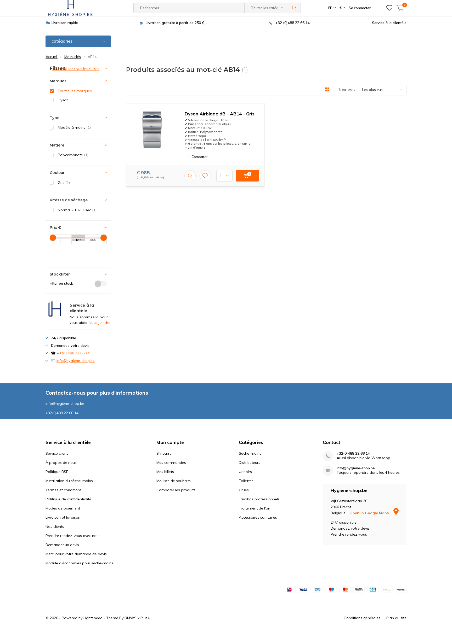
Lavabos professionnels (259, 499)
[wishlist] (389, 8)
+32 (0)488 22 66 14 (292, 22)
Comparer (199, 157)
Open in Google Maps (369, 513)
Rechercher (294, 8)
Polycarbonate (73, 155)
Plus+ (145, 618)
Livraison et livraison (63, 517)
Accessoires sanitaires (258, 517)
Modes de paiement (63, 508)
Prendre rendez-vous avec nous (73, 535)
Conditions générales (362, 618)
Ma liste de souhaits (173, 480)
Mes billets (165, 471)
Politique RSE (57, 471)
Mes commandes (171, 462)
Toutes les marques (75, 91)
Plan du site (396, 618)
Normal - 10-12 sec (77, 210)
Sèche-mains (250, 453)
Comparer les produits (175, 490)
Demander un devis (62, 544)
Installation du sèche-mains (69, 480)
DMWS (131, 618)
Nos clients (55, 526)
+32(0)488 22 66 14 (73, 353)
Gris (64, 182)
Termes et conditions (64, 490)
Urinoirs (245, 471)
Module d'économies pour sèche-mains (79, 563)
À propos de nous (61, 462)
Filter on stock (61, 283)
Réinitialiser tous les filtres (75, 69)
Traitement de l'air (254, 508)
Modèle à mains (74, 127)
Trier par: (346, 89)
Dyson (63, 100)
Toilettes (246, 480)
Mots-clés (72, 56)
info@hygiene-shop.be (75, 360)
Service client (57, 453)
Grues (244, 490)
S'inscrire (164, 453)
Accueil (52, 56)
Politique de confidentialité (68, 499)
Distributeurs (249, 462)
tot (76, 239)
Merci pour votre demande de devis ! (77, 554)
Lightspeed (93, 618)
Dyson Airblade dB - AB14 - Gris (220, 113)
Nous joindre (99, 322)
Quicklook (190, 175)
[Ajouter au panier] (247, 176)
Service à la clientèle (389, 22)
